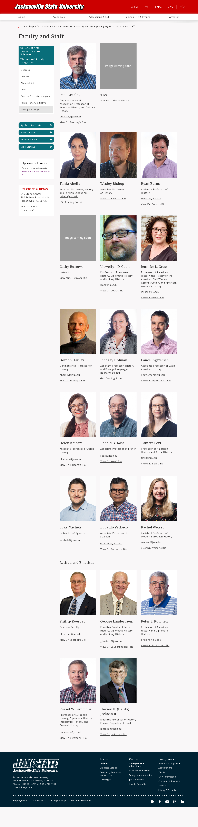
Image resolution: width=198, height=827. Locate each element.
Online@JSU (105, 779)
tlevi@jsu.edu (149, 458)
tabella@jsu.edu (69, 196)
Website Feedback (81, 800)
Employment (20, 800)
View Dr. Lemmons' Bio (73, 737)
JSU (20, 26)
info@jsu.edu (26, 787)
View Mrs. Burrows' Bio (73, 278)
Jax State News (136, 779)
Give (170, 6)
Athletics (174, 17)
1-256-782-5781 (48, 784)
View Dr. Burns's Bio (153, 204)
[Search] (182, 7)
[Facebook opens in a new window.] (160, 801)
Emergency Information (140, 775)
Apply (134, 6)
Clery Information (167, 776)
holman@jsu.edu (110, 372)
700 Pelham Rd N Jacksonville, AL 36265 (33, 780)
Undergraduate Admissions (136, 765)
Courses (25, 76)
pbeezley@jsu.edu (70, 116)
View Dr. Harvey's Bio (72, 380)
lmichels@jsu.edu (70, 540)
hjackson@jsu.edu (110, 728)
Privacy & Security (167, 790)
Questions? (27, 210)
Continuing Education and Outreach (110, 773)
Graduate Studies (108, 767)
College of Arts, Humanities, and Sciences (49, 26)
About (21, 17)
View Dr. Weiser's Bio (153, 547)
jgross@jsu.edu (150, 291)
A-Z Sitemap (39, 800)
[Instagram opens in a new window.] (175, 801)
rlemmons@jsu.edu (71, 732)
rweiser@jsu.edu (151, 542)
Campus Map (58, 800)
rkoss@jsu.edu (109, 455)
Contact (134, 759)
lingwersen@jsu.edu (153, 374)
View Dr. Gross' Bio (152, 297)
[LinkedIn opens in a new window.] (182, 801)
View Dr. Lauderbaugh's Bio (116, 646)
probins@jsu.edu (151, 639)
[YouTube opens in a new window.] (167, 801)
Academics (59, 17)
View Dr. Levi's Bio (152, 463)
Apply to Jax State (31, 125)
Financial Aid (27, 83)
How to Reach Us (137, 784)
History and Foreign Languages (94, 26)
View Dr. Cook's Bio (111, 290)
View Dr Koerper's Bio (73, 639)
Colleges (104, 763)
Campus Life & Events (137, 17)
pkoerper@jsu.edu (70, 634)
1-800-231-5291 (28, 784)
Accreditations (165, 767)
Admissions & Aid (99, 17)
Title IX (161, 772)
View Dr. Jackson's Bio (113, 734)
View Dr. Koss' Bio (111, 461)
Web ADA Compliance (169, 763)
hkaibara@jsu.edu (70, 459)
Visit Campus (28, 146)
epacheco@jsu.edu (111, 543)
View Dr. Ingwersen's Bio (156, 380)
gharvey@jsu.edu (70, 374)
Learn (104, 759)
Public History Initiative (33, 102)
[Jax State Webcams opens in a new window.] (153, 801)
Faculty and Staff (30, 109)
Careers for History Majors (35, 96)
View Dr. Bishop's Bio (113, 198)
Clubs (24, 89)
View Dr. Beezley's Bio (73, 122)
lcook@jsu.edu (108, 285)
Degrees (25, 69)
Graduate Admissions (139, 770)
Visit (148, 6)
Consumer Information (169, 781)
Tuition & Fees (29, 139)
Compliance (166, 759)
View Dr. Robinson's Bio (155, 645)
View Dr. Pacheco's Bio (113, 549)
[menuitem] (22, 17)
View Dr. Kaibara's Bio (73, 464)
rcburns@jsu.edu (151, 198)
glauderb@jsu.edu (111, 641)
